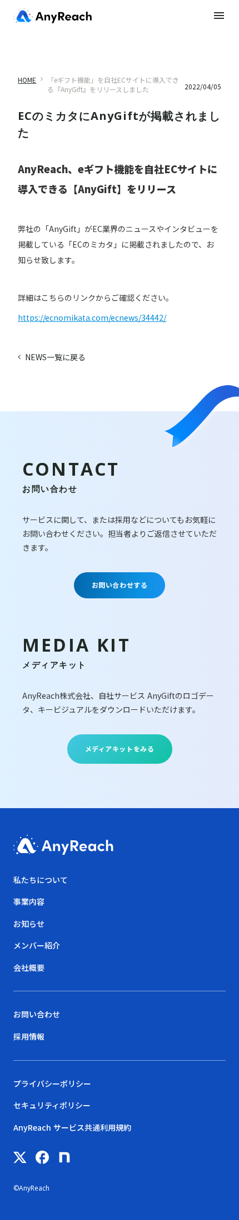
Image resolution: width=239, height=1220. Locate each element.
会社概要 (28, 967)
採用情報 (28, 1036)
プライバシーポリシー (52, 1083)
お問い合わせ (36, 1014)
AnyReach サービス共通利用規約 (72, 1127)
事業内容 (28, 901)
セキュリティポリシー (52, 1105)
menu (219, 15)
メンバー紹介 (36, 945)
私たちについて (40, 880)
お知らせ (28, 924)
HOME (27, 79)
